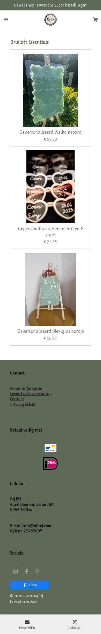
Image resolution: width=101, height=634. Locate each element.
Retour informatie (26, 388)
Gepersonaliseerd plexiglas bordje (50, 331)
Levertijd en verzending (31, 393)
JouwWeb (31, 602)
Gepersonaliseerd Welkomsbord (50, 132)
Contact (17, 398)
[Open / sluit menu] (5, 19)
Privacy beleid (22, 404)
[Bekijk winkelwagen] (95, 19)
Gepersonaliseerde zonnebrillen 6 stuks (50, 231)
